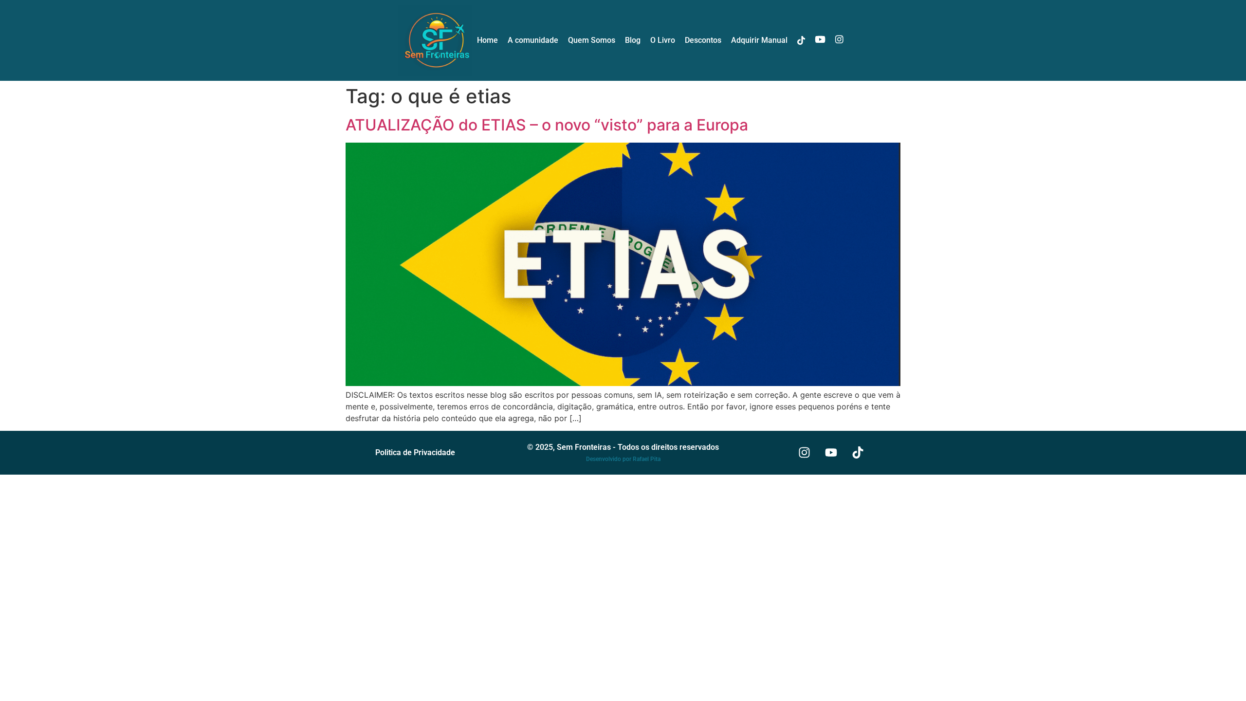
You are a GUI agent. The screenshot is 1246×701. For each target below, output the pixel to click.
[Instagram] (804, 453)
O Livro (662, 40)
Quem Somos (591, 40)
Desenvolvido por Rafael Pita (623, 459)
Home (487, 40)
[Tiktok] (858, 453)
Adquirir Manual (759, 40)
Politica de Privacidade (415, 452)
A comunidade (533, 40)
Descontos (703, 40)
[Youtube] (831, 453)
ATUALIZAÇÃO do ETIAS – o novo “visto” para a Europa (547, 124)
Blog (633, 40)
